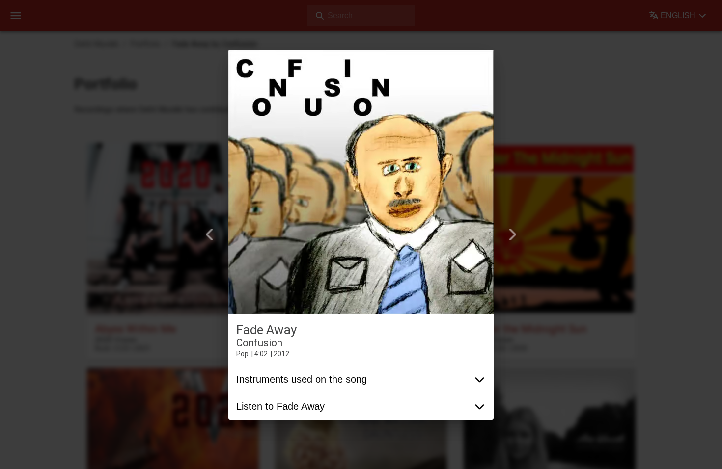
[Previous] (209, 234)
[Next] (512, 234)
